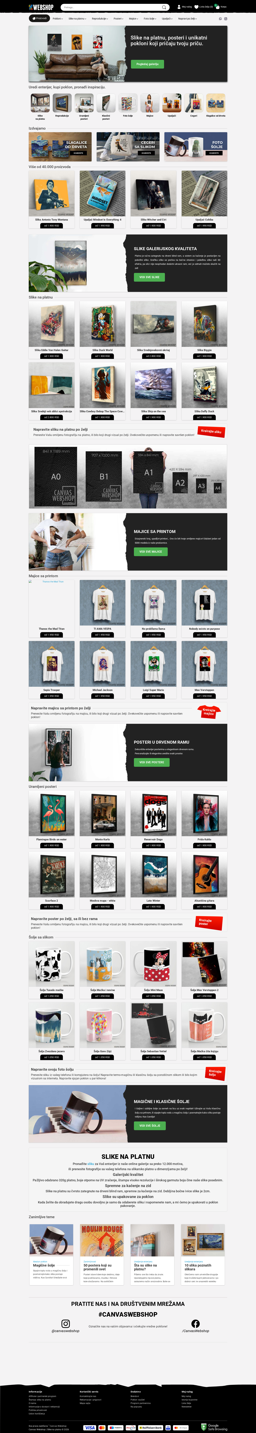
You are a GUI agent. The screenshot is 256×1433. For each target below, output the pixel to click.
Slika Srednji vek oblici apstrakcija (51, 411)
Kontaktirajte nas (88, 1396)
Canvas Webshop (57, 1426)
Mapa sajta (85, 1403)
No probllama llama (153, 628)
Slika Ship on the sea (153, 411)
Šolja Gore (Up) (103, 1051)
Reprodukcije (99, 18)
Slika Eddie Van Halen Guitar (51, 350)
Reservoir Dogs (153, 839)
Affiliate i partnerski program (42, 1396)
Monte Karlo (102, 839)
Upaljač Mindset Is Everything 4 (102, 219)
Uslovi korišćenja (37, 1413)
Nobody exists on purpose (204, 628)
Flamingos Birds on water (51, 839)
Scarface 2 (51, 900)
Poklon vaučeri (138, 1400)
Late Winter (153, 900)
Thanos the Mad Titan (51, 628)
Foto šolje (149, 18)
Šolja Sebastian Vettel (153, 1051)
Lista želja (186, 1403)
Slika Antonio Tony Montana (51, 219)
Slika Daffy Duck (204, 411)
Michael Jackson (103, 690)
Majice (133, 18)
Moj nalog (186, 1396)
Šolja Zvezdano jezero (51, 1051)
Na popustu (136, 1407)
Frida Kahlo (204, 839)
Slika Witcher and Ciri (153, 219)
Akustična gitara (204, 900)
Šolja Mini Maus (153, 990)
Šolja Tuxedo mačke (51, 990)
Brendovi (135, 1396)
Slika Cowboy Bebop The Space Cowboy (103, 411)
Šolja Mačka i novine (102, 990)
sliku (91, 1164)
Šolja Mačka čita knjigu (204, 1051)
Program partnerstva (141, 1403)
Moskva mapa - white (102, 900)
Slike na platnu (77, 18)
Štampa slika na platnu (40, 1400)
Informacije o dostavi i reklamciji (44, 1407)
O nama (32, 1403)
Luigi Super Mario (153, 690)
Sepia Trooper (51, 690)
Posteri (118, 18)
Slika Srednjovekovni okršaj (153, 350)
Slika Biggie (204, 350)
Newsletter (187, 1407)
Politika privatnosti (38, 1410)
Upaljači (166, 18)
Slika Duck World (102, 350)
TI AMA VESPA (102, 628)
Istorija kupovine (189, 1400)
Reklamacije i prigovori (90, 1400)
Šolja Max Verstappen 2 (204, 990)
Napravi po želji (186, 18)
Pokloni (57, 18)
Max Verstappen (204, 690)
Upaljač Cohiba (204, 219)
